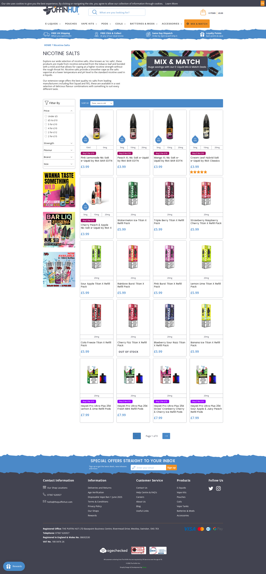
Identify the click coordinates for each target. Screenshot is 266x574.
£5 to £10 (52, 120)
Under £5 (52, 116)
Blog (138, 506)
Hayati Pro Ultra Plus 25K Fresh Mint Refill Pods (132, 407)
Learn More (171, 3)
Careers (140, 497)
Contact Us (141, 487)
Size (46, 164)
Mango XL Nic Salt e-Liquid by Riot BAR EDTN (168, 159)
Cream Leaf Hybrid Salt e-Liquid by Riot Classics (205, 159)
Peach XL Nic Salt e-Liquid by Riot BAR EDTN (133, 159)
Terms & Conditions (98, 501)
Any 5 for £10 (88, 153)
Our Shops (93, 510)
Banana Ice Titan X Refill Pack (205, 344)
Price (46, 110)
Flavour (48, 150)
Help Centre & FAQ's (146, 492)
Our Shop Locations (57, 487)
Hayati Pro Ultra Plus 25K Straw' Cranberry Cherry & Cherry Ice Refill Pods (169, 408)
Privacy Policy (95, 506)
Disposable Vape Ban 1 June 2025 (105, 497)
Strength (49, 143)
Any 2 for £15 (88, 401)
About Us (141, 501)
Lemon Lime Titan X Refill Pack (206, 285)
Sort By (85, 103)
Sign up (171, 467)
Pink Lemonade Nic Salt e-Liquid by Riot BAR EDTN (96, 159)
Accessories (183, 515)
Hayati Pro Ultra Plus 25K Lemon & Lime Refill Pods (96, 407)
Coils (179, 501)
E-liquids (181, 487)
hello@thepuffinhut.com (59, 501)
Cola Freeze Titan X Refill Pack (96, 344)
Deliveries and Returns (99, 487)
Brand (47, 157)
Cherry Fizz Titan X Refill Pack (132, 344)
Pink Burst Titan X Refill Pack (168, 285)
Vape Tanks (183, 506)
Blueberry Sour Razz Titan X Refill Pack (169, 344)
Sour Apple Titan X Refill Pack (95, 285)
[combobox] (116, 12)
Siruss (144, 567)
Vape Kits (181, 492)
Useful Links (142, 510)
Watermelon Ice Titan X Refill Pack (132, 222)
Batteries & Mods (186, 510)
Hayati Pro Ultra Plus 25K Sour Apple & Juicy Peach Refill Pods (206, 408)
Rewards (92, 515)
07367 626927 (54, 494)
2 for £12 (52, 132)
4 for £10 (52, 128)
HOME (47, 45)
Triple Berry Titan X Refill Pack (169, 222)
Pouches (181, 497)
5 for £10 (52, 124)
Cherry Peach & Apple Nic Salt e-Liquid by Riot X (96, 226)
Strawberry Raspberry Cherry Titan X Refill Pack (206, 222)
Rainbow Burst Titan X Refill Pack (130, 285)
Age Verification (96, 492)
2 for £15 (52, 136)
